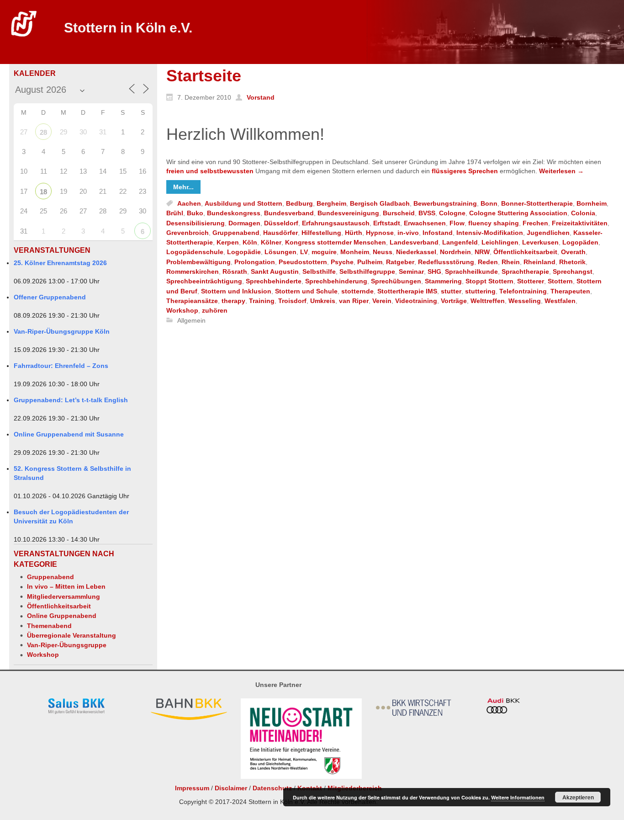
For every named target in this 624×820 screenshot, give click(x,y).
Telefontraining (523, 291)
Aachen (189, 203)
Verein (381, 300)
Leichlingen (499, 242)
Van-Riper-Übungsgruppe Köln (62, 331)
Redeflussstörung (446, 262)
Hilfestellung (321, 232)
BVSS (426, 213)
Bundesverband (289, 213)
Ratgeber (400, 262)
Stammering (443, 281)
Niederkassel (416, 252)
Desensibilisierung (195, 223)
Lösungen (280, 252)
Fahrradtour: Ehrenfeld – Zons (61, 365)
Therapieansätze (192, 300)
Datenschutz (272, 788)
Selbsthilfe (319, 271)
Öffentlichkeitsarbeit (59, 606)
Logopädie (244, 252)
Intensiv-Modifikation (489, 232)
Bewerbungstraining (445, 203)
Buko (195, 213)
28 (43, 132)
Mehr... (183, 187)
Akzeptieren (578, 797)
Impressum (192, 788)
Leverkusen (540, 242)
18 (43, 192)
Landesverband (414, 242)
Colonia (583, 213)
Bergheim (331, 203)
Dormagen (244, 223)
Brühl (174, 213)
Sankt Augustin (275, 271)
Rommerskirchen (192, 271)
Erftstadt (386, 223)
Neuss (382, 252)
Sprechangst (572, 271)
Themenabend (49, 625)
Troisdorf (292, 300)
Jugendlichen (548, 232)
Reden (488, 262)
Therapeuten (570, 291)
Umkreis (322, 300)
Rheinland (539, 262)
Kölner (271, 242)
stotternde (357, 291)
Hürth (353, 232)
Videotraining (416, 300)
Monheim (354, 252)
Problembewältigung (198, 262)
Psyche (342, 262)
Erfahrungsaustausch (336, 223)
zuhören (214, 310)
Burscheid (399, 213)
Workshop (43, 654)
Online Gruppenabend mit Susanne (69, 434)
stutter (451, 291)
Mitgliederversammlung (63, 596)
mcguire (324, 252)
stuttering (480, 291)
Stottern (560, 281)
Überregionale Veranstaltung (71, 635)
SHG (434, 271)
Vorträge (454, 300)
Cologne (452, 213)
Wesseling (524, 300)
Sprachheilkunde (471, 271)
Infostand (438, 232)
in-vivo (408, 232)
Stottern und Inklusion (236, 291)
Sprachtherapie (525, 271)
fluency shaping (493, 223)
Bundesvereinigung (348, 213)
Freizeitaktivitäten (580, 223)
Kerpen (228, 242)
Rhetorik (572, 262)
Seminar (411, 271)
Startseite (203, 75)
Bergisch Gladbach (380, 203)
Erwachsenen (425, 223)
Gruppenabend (50, 576)
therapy (233, 300)
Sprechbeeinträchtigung (204, 281)
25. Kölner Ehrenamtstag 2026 (60, 262)
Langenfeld (460, 242)
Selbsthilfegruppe (367, 271)
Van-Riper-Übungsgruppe (66, 645)
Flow (457, 223)
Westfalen (560, 300)
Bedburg (299, 203)
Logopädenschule (194, 252)
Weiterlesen (561, 171)
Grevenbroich (187, 232)
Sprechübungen (396, 281)
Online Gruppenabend (61, 615)
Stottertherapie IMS (407, 291)
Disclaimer (231, 788)
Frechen (535, 223)
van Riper (354, 300)
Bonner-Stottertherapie (537, 203)
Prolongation (254, 262)
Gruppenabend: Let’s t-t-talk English (71, 400)
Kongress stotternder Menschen (335, 242)
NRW (482, 252)
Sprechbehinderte (273, 281)
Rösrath (234, 271)
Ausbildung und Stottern (243, 203)
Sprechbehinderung (336, 281)
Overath (573, 252)
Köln (250, 242)
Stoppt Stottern (489, 281)
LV (304, 252)
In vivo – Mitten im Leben (66, 586)
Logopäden (580, 242)
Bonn (489, 203)
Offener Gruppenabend (50, 297)
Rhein (511, 262)
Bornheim (591, 203)
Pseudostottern (303, 262)
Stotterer (530, 281)
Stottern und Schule (306, 291)
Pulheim (369, 262)
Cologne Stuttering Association (518, 213)
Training (262, 300)
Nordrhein (455, 252)
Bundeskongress (233, 213)
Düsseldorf (281, 223)
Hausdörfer (280, 232)
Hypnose (380, 232)
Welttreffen (488, 300)
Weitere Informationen (518, 797)
